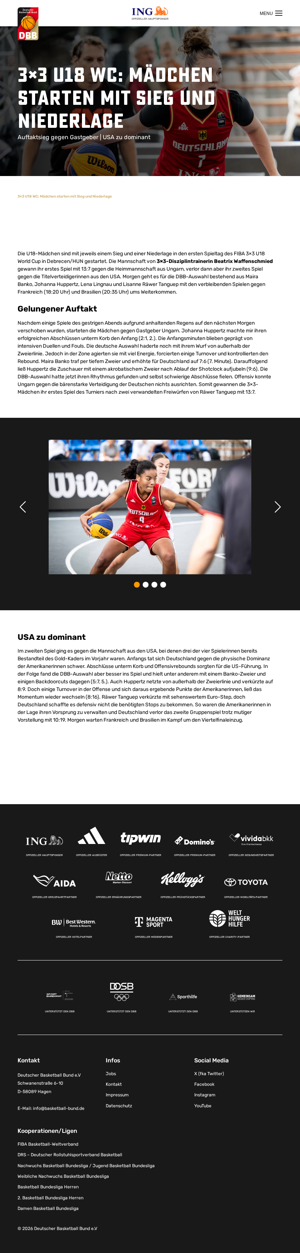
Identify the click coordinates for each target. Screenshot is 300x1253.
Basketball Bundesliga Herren (48, 1186)
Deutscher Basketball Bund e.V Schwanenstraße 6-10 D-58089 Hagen (49, 1084)
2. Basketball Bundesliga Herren (50, 1197)
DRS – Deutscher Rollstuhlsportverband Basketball (70, 1154)
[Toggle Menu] (271, 13)
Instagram (204, 1094)
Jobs (111, 1073)
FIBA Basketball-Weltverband (48, 1144)
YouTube (202, 1105)
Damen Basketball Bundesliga (48, 1208)
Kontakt (114, 1084)
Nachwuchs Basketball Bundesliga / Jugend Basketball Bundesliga (86, 1165)
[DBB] (28, 24)
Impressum (117, 1094)
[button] (137, 585)
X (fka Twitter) (209, 1073)
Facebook (204, 1084)
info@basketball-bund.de (59, 1108)
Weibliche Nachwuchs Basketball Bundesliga (63, 1176)
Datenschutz (119, 1105)
